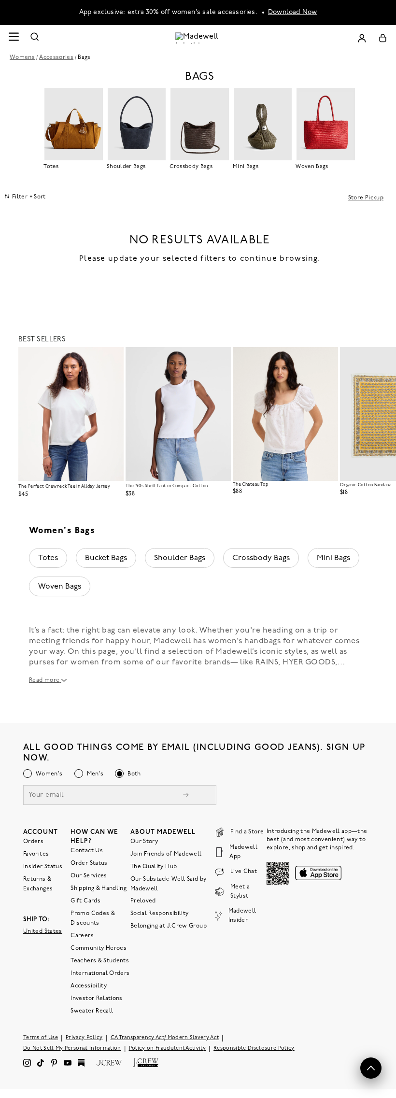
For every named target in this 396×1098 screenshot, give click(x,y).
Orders (33, 841)
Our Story (144, 841)
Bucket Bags (106, 558)
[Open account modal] (361, 38)
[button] (112, 358)
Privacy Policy (84, 1037)
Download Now (292, 12)
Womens (22, 57)
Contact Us (87, 850)
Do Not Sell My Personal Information (72, 1048)
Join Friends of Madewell (166, 854)
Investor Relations (96, 998)
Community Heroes (99, 948)
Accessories (56, 57)
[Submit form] (186, 795)
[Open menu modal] (13, 38)
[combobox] (25, 196)
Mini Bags (333, 558)
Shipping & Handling (99, 888)
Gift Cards (85, 900)
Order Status (89, 863)
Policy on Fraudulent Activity (167, 1048)
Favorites (36, 854)
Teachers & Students (100, 960)
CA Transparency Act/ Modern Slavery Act (165, 1037)
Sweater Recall (92, 1011)
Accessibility (89, 985)
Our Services (89, 875)
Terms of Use (40, 1037)
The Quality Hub (153, 866)
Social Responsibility (159, 913)
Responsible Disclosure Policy (254, 1048)
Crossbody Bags (261, 558)
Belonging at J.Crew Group (168, 926)
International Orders (100, 973)
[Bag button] (382, 38)
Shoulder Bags (179, 558)
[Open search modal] (34, 38)
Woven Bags (59, 587)
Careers (82, 935)
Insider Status (42, 866)
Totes (48, 558)
